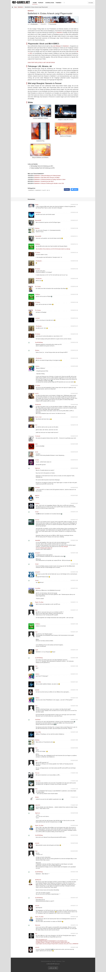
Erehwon (37, 350)
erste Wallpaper (57, 46)
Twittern (75, 189)
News (15, 7)
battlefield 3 (31, 190)
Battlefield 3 (66, 46)
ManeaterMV (38, 220)
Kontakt (53, 961)
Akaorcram (37, 925)
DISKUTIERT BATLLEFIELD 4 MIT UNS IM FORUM (41, 62)
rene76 (36, 393)
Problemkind (38, 404)
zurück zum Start (53, 968)
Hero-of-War (38, 682)
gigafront (37, 495)
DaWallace (37, 244)
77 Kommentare (52, 24)
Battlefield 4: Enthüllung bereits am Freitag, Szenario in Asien (49, 179)
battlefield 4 (38, 190)
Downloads (49, 2)
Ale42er (37, 797)
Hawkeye (37, 503)
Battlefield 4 (20, 7)
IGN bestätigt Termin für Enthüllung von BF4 (42, 166)
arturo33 (37, 690)
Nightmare (37, 468)
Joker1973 (37, 805)
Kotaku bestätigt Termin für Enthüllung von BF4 (43, 168)
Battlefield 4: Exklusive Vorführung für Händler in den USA (49, 183)
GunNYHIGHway (39, 342)
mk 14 (48, 190)
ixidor (36, 444)
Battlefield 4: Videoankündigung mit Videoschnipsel (47, 175)
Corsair (37, 511)
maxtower (37, 318)
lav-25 (44, 190)
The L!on (37, 773)
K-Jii (36, 425)
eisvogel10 (37, 553)
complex (37, 460)
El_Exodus (37, 252)
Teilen (67, 189)
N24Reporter (38, 879)
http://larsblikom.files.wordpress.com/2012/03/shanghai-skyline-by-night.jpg (53, 249)
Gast (36, 610)
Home (35, 2)
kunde (36, 452)
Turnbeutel (37, 436)
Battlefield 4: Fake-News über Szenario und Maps (46, 177)
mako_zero (37, 781)
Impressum (58, 961)
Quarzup (37, 519)
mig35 (36, 649)
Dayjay (36, 204)
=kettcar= (37, 366)
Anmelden (91, 2)
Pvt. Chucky (38, 286)
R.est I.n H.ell (38, 417)
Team (63, 961)
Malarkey (37, 228)
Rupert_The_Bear (39, 602)
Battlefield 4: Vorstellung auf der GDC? (44, 181)
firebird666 (37, 540)
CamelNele (37, 588)
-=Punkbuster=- (38, 261)
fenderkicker (38, 212)
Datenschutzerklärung (46, 961)
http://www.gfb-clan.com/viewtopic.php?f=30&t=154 (52, 547)
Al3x (36, 933)
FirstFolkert (37, 719)
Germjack (37, 487)
